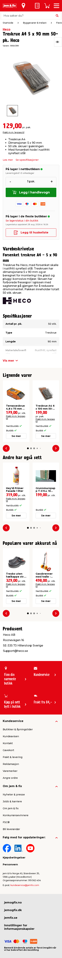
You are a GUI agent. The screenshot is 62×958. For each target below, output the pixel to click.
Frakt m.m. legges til (13, 132)
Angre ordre (10, 777)
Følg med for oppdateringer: (24, 837)
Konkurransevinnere (15, 815)
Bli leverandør (11, 829)
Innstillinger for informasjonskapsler (19, 927)
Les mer (8, 159)
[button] (28, 448)
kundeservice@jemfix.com (25, 885)
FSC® (6, 822)
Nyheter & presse (14, 794)
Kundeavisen (11, 736)
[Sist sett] (58, 42)
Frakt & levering (12, 757)
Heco (6, 29)
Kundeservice (13, 721)
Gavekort (8, 750)
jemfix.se (10, 917)
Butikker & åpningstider (18, 729)
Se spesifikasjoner (27, 159)
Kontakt (8, 743)
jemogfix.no (13, 902)
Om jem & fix (12, 786)
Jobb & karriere (12, 801)
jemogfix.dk (13, 910)
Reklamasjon (11, 764)
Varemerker (10, 771)
